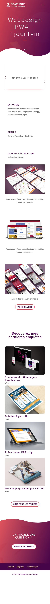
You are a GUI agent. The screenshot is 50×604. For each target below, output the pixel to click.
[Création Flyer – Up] (25, 399)
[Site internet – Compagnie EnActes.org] (25, 360)
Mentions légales (33, 567)
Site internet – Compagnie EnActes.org (21, 379)
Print (7, 419)
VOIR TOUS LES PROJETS (25, 504)
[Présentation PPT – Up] (25, 436)
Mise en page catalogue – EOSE (24, 488)
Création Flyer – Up (16, 416)
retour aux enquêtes (25, 78)
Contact (11, 567)
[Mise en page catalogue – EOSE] (25, 472)
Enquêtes (20, 567)
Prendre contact (24, 546)
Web (7, 383)
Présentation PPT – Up (19, 452)
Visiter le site (24, 306)
